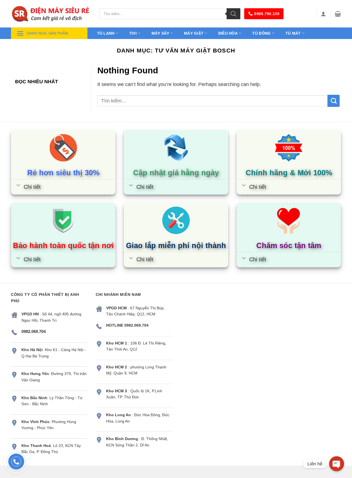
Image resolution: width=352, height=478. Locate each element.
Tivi (133, 33)
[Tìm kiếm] (233, 13)
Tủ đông (261, 33)
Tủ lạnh (106, 33)
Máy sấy (160, 33)
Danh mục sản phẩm (47, 33)
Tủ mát (293, 33)
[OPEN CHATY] (336, 463)
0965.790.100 (266, 14)
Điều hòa (228, 33)
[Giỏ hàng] (338, 14)
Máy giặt (194, 33)
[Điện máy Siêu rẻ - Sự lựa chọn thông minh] (51, 13)
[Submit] (334, 101)
